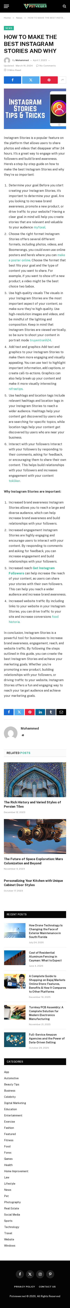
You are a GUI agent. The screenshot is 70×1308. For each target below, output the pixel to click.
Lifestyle (9, 1183)
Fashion (9, 1127)
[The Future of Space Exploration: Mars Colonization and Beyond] (35, 836)
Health (8, 1165)
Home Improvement (16, 1171)
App (6, 1072)
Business (9, 1090)
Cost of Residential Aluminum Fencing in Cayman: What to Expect (45, 956)
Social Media (12, 1214)
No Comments (47, 65)
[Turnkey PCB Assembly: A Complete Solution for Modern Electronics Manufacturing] (14, 1012)
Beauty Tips (11, 1084)
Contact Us (47, 1286)
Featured (10, 1134)
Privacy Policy (24, 1286)
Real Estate (11, 1208)
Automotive (11, 1078)
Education (10, 1109)
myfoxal (39, 227)
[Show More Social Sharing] (62, 80)
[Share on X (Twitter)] (30, 80)
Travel (8, 1233)
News (8, 28)
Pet (6, 1196)
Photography (12, 1202)
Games (8, 1158)
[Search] (64, 6)
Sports (8, 1220)
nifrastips (16, 389)
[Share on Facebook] (12, 80)
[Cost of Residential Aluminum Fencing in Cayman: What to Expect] (14, 957)
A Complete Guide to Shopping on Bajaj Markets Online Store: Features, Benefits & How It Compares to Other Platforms (47, 984)
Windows (9, 1245)
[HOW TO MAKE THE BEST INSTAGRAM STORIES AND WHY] (35, 109)
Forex (7, 1152)
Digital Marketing (15, 1103)
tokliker (14, 481)
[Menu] (6, 6)
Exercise (9, 1121)
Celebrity (10, 1096)
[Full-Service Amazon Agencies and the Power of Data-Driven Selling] (14, 1039)
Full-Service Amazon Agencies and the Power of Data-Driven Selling (47, 1038)
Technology (11, 1227)
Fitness (8, 1140)
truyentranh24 (40, 340)
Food (7, 1146)
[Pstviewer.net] (35, 6)
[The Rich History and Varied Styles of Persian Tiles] (35, 779)
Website (9, 1239)
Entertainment (13, 1115)
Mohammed (22, 60)
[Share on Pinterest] (49, 80)
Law (6, 1177)
